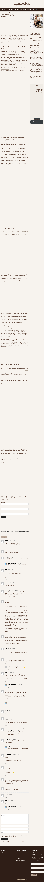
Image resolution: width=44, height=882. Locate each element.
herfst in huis (22, 231)
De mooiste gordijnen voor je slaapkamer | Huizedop (16, 718)
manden (7, 139)
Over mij (24, 9)
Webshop (5, 9)
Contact (33, 9)
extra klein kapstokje (7, 63)
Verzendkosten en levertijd (5, 854)
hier (23, 564)
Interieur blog (6, 12)
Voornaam (3, 502)
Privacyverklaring (3, 860)
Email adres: (3, 512)
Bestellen (2, 852)
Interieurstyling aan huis (12, 9)
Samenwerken (29, 9)
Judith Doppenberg (12, 563)
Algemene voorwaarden (5, 858)
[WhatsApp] (10, 525)
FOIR (13, 453)
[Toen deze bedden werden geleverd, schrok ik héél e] (40, 100)
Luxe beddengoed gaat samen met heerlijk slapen (22, 532)
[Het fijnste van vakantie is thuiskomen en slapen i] (33, 112)
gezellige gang (12, 39)
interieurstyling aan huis (34, 64)
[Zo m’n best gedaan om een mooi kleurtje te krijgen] (33, 100)
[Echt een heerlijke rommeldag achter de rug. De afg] (40, 104)
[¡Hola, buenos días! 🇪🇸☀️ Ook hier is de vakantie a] (40, 112)
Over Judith (18, 854)
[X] (4, 525)
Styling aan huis (19, 858)
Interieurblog (19, 9)
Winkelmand (36, 9)
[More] (12, 525)
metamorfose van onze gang (12, 153)
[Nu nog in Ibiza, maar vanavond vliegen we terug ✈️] (33, 104)
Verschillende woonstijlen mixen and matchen (7, 532)
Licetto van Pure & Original (6, 330)
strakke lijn (8, 340)
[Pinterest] (7, 525)
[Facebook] (2, 525)
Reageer (6, 547)
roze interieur (12, 164)
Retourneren (2, 856)
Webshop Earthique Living (21, 856)
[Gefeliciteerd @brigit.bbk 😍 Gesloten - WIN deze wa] (33, 108)
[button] (41, 9)
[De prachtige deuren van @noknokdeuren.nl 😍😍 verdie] (33, 115)
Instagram (9, 459)
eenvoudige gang (15, 150)
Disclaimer (2, 865)
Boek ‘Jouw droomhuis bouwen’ (20, 861)
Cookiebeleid (2, 863)
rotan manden (15, 381)
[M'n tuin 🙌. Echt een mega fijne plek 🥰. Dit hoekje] (40, 108)
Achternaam (3, 507)
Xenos (26, 370)
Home (2, 9)
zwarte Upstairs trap (22, 234)
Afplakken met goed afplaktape (7, 161)
